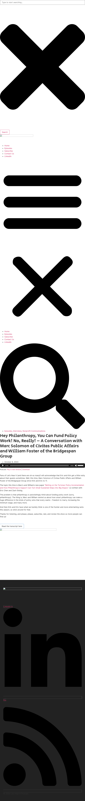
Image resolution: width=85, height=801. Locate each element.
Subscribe (8, 151)
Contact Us (9, 153)
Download (26, 469)
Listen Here (6, 522)
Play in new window (14, 469)
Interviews (17, 431)
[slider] (81, 465)
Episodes (8, 148)
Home (6, 145)
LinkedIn (7, 156)
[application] (42, 465)
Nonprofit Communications (34, 431)
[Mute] (76, 465)
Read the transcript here (12, 526)
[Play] (3, 465)
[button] (42, 244)
